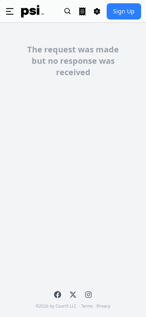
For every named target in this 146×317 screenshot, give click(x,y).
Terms (87, 306)
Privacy (103, 306)
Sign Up (124, 11)
